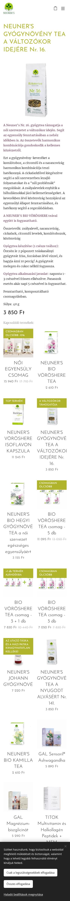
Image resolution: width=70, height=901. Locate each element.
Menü (63, 8)
